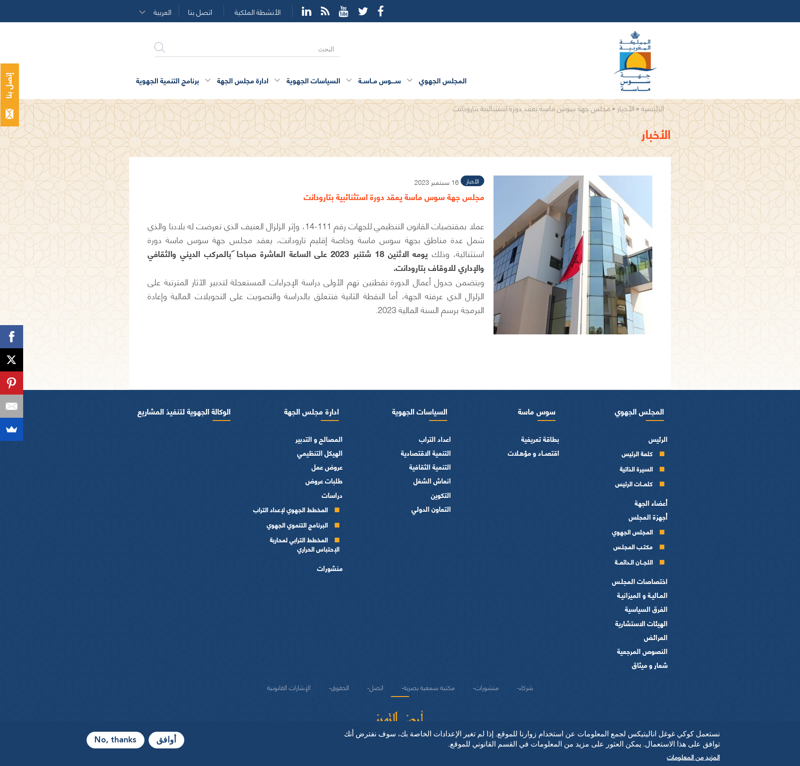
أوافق (166, 740)
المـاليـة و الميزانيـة (642, 595)
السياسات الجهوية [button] (313, 80)
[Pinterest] (11, 383)
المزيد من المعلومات (693, 756)
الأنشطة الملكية (258, 11)
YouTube (344, 11)
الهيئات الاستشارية (641, 623)
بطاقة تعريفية (540, 439)
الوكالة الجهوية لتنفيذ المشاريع (184, 410)
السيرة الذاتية (636, 468)
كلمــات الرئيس (634, 483)
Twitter (363, 11)
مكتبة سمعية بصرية (429, 686)
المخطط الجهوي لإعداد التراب (290, 509)
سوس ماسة (537, 410)
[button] (165, 11)
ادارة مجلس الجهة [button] (243, 80)
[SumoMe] (11, 429)
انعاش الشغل (432, 480)
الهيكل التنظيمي (320, 452)
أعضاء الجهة (651, 502)
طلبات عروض (324, 480)
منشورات (330, 568)
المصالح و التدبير (319, 439)
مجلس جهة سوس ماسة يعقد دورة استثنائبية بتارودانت (531, 107)
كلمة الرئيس (637, 453)
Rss (325, 11)
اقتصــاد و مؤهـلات (533, 452)
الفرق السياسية (646, 609)
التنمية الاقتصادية (426, 452)
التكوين (441, 495)
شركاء (526, 686)
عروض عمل (327, 466)
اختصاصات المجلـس (640, 581)
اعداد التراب (435, 439)
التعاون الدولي (431, 508)
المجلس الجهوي (639, 410)
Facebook (380, 11)
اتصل (376, 686)
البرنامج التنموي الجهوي (297, 524)
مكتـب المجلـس (633, 546)
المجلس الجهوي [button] (443, 80)
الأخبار (625, 107)
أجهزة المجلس (648, 516)
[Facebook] (11, 336)
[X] (11, 359)
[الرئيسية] (641, 62)
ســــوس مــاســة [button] (379, 80)
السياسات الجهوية (419, 410)
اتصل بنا (200, 11)
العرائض (656, 637)
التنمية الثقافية (430, 466)
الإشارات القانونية (289, 686)
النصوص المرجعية (642, 651)
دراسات (332, 495)
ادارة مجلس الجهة (311, 410)
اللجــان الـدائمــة (634, 561)
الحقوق (340, 686)
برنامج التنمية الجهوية (167, 80)
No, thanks (115, 740)
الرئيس (658, 439)
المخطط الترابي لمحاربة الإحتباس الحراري (304, 544)
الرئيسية (652, 107)
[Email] (11, 406)
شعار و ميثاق (650, 665)
